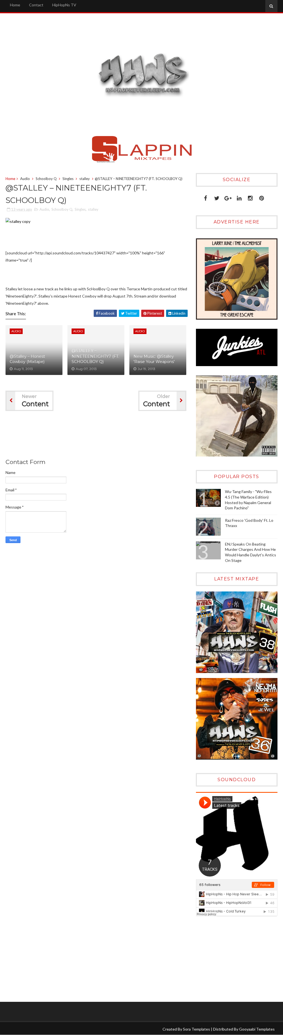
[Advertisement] (106, 435)
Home (15, 4)
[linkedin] (239, 197)
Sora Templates (196, 1029)
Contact (36, 4)
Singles (68, 178)
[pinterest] (261, 197)
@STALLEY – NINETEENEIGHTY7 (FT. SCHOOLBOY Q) (95, 356)
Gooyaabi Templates (257, 1029)
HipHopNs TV (64, 4)
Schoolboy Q (46, 178)
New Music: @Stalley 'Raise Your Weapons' (154, 359)
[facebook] (205, 197)
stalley (84, 178)
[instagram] (250, 197)
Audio (25, 178)
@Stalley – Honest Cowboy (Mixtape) (27, 359)
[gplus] (228, 197)
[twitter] (217, 197)
